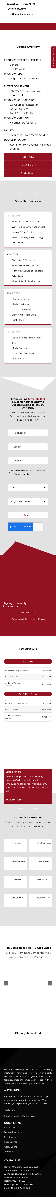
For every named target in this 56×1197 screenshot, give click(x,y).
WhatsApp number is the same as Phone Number (28, 472)
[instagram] (14, 1193)
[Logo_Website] (15, 24)
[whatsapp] (10, 1193)
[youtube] (19, 1193)
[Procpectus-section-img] (21, 1056)
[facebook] (5, 1193)
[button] (50, 19)
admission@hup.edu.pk (23, 1116)
